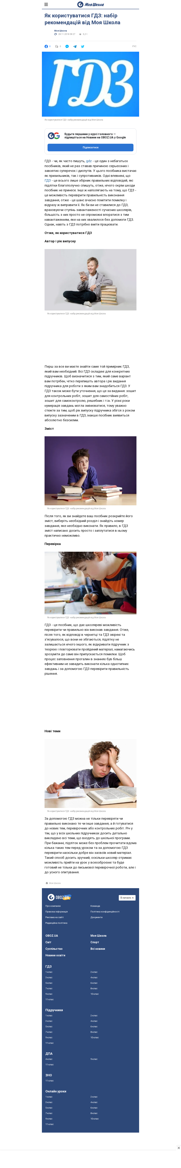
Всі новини (97, 948)
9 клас (48, 994)
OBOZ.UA (51, 935)
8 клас (93, 988)
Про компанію (53, 906)
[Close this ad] (178, 1147)
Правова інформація (56, 911)
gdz (89, 161)
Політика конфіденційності (104, 911)
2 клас (93, 972)
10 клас (94, 994)
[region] (90, 337)
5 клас (48, 983)
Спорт (94, 942)
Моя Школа (60, 31)
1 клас (48, 972)
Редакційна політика (56, 923)
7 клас (48, 988)
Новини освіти (55, 955)
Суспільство (54, 948)
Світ (48, 942)
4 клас (93, 977)
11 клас (49, 999)
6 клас (93, 983)
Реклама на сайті (54, 917)
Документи (96, 917)
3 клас (48, 977)
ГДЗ (48, 180)
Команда (95, 906)
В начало (126, 897)
